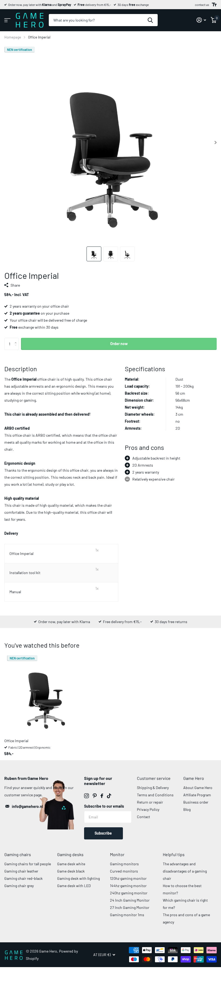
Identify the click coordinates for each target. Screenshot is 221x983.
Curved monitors (124, 871)
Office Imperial (16, 740)
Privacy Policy (148, 809)
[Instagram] (86, 795)
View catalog (7, 20)
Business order (195, 802)
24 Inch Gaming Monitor (130, 900)
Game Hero (193, 778)
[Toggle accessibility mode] (214, 4)
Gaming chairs (17, 854)
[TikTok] (109, 795)
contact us (202, 4)
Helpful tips (174, 854)
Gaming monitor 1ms (127, 914)
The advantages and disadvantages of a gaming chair (185, 871)
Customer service (154, 778)
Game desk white (71, 864)
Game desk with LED (74, 885)
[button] (17, 339)
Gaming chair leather (21, 871)
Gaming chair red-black (23, 878)
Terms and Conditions (155, 795)
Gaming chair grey (19, 885)
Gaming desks (70, 854)
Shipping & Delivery (153, 787)
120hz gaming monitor (128, 878)
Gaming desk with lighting (78, 878)
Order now (119, 343)
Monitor (117, 854)
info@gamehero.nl (27, 806)
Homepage (12, 37)
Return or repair (150, 802)
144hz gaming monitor (128, 885)
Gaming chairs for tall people (27, 864)
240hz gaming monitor (128, 893)
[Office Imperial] (45, 693)
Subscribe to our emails (104, 806)
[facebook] (102, 796)
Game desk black (71, 871)
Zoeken (150, 20)
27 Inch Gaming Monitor (129, 907)
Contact (143, 816)
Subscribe (104, 833)
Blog (187, 809)
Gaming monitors (124, 864)
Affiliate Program (197, 795)
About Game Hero (197, 787)
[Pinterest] (95, 795)
